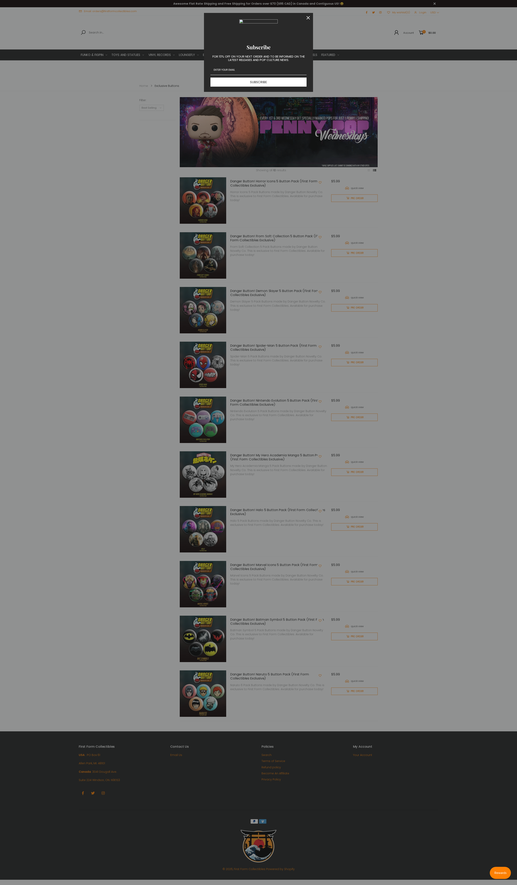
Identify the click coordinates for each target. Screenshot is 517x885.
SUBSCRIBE (258, 82)
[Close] (308, 18)
